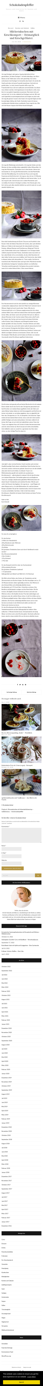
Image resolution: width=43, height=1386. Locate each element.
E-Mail (4, 853)
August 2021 (5, 999)
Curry (3, 1239)
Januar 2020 (5, 1073)
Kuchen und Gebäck (22, 28)
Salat (3, 1289)
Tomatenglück (6, 1309)
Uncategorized (6, 1313)
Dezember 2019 (7, 1078)
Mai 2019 (5, 1106)
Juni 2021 (5, 1008)
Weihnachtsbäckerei (8, 1330)
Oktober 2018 (6, 1135)
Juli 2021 (4, 1003)
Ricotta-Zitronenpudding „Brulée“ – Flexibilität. (17, 733)
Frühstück (5, 1256)
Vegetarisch (5, 1322)
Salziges (4, 1293)
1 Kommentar (26, 41)
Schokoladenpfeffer (21, 5)
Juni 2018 (5, 1152)
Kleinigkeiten (5, 1276)
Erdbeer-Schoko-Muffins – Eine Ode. (13, 951)
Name (4, 846)
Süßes (33, 28)
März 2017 (5, 1213)
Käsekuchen (5, 1272)
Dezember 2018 (7, 1127)
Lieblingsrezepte (6, 1285)
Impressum (27, 1367)
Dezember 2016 (7, 1226)
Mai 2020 (5, 1057)
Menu (22, 17)
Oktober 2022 (6, 966)
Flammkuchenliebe (7, 1252)
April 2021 (5, 1012)
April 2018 (5, 1160)
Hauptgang (5, 1268)
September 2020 (7, 1040)
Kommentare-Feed (7, 1352)
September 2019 (7, 1090)
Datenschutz (16, 1367)
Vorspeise (5, 1326)
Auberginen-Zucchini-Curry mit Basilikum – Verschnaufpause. (20, 939)
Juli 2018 (4, 1148)
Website (4, 860)
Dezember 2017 (7, 1176)
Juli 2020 (4, 1049)
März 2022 (5, 987)
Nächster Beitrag (31, 692)
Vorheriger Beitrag (12, 692)
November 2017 (7, 1180)
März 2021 (5, 1016)
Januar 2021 (5, 1024)
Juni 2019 (5, 1102)
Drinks (4, 1248)
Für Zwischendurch (7, 1260)
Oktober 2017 (6, 1185)
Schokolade (5, 1297)
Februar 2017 (6, 1217)
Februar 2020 (6, 1069)
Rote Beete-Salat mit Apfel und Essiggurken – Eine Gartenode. (20, 945)
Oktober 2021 (6, 995)
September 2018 (7, 1139)
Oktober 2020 (6, 1036)
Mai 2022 (5, 983)
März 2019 (5, 1115)
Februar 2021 (6, 1020)
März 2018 (5, 1164)
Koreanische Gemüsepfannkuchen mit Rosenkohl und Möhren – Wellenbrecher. (21, 933)
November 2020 (7, 1032)
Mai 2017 (5, 1205)
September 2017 (7, 1189)
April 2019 (5, 1110)
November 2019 (7, 1082)
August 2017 (5, 1193)
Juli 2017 (4, 1197)
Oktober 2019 (6, 1086)
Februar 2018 (6, 1168)
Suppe (3, 1301)
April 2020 (5, 1061)
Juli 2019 (4, 1098)
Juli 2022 (4, 975)
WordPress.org (6, 1356)
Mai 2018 (5, 1156)
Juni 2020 (5, 1053)
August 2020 (5, 1045)
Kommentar (6, 826)
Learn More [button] (31, 1377)
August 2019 (5, 1094)
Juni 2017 (5, 1201)
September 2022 (7, 970)
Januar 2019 (5, 1123)
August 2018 (5, 1143)
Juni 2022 (5, 979)
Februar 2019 (6, 1119)
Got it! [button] (21, 1382)
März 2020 (5, 1065)
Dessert (11, 28)
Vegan (3, 1318)
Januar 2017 (5, 1222)
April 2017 (5, 1209)
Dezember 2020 (7, 1028)
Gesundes (5, 1264)
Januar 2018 (5, 1172)
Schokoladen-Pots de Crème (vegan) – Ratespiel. (17, 765)
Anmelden (5, 1344)
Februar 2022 (6, 991)
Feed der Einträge (7, 1348)
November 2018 (7, 1131)
